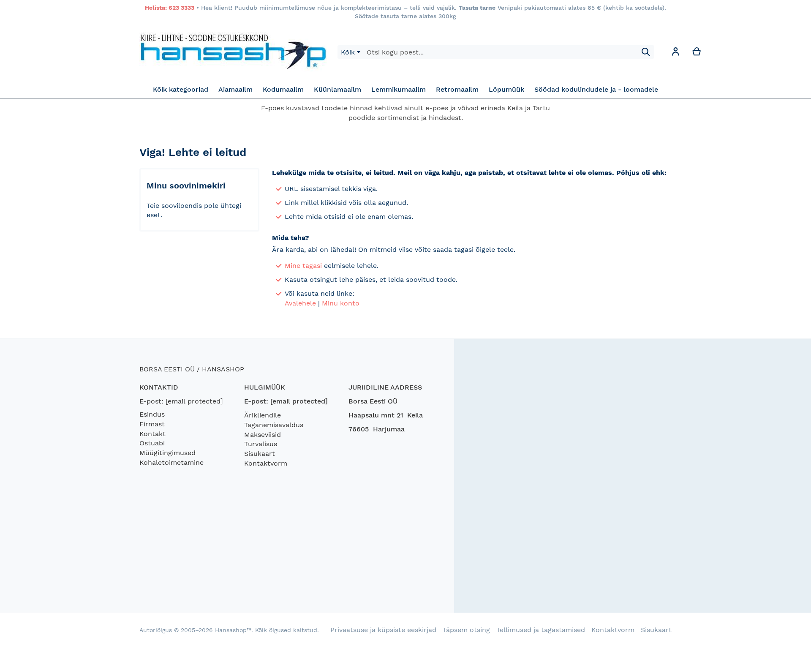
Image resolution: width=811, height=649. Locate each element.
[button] (675, 53)
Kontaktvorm (265, 463)
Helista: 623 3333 (169, 7)
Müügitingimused (167, 453)
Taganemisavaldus (273, 425)
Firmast (152, 424)
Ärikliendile (262, 415)
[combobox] (350, 52)
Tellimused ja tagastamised (540, 630)
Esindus (152, 414)
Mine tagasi (303, 266)
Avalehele (300, 303)
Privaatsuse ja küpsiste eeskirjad (383, 630)
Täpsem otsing (466, 630)
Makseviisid (262, 435)
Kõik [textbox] (348, 52)
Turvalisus (260, 444)
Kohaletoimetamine (171, 462)
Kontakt (152, 434)
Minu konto (340, 303)
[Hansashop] (233, 52)
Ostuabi (152, 443)
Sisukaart (259, 454)
